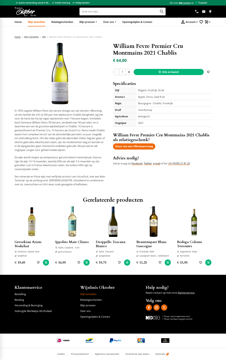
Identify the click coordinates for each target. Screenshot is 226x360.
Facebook (137, 163)
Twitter (148, 163)
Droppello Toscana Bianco (110, 244)
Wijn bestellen (31, 37)
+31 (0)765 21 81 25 (179, 163)
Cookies (61, 354)
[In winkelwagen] (46, 262)
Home (18, 37)
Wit (44, 37)
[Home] (25, 11)
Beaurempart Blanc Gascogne (151, 244)
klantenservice (186, 292)
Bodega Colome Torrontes (189, 244)
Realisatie (160, 354)
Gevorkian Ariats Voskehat (28, 244)
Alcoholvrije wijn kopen (137, 354)
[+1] (129, 72)
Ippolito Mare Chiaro (72, 242)
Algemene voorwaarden (107, 354)
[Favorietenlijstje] (201, 22)
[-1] (116, 72)
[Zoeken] (162, 11)
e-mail (156, 163)
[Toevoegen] (208, 72)
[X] (164, 307)
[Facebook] (149, 307)
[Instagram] (156, 307)
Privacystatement (80, 354)
